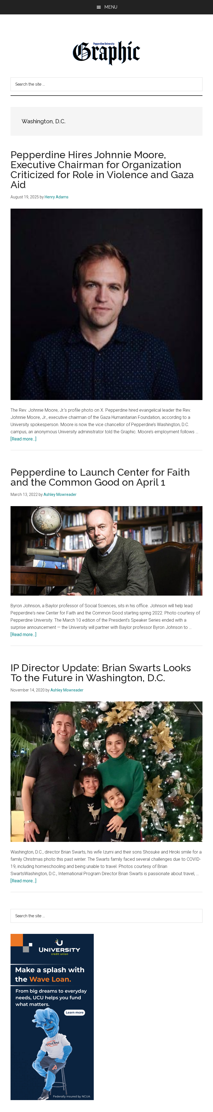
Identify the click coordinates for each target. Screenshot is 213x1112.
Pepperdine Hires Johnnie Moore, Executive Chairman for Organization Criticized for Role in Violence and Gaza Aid (102, 169)
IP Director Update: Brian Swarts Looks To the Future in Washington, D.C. (101, 672)
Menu (110, 7)
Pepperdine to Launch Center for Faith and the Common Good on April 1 (100, 477)
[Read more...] (23, 439)
